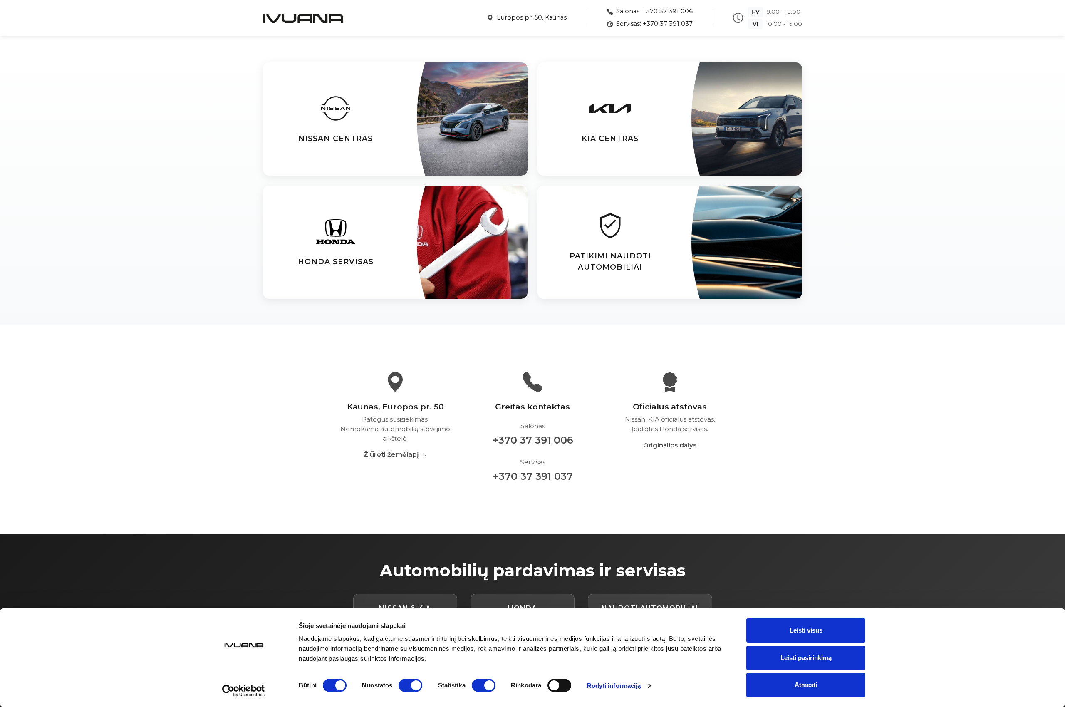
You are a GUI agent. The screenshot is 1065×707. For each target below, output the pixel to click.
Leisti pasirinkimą (806, 657)
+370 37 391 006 (532, 440)
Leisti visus (806, 630)
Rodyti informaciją (614, 685)
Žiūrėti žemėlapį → (395, 455)
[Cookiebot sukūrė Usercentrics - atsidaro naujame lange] (243, 691)
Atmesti (806, 684)
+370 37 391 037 (533, 476)
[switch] (410, 685)
